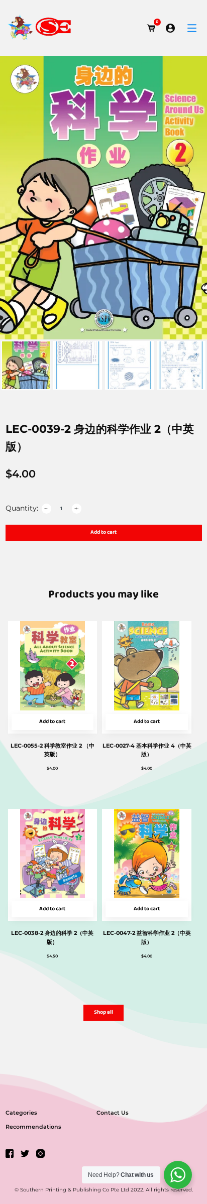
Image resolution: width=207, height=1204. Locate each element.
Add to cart (103, 532)
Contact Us (112, 1112)
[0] (151, 28)
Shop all (103, 1012)
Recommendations (33, 1126)
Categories (21, 1112)
